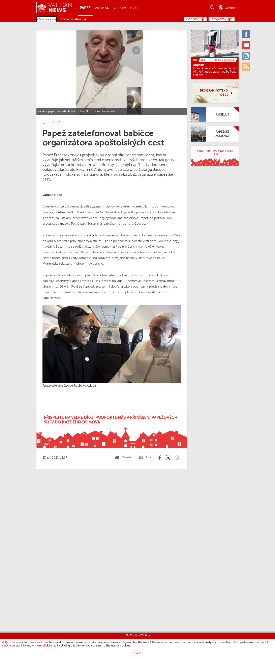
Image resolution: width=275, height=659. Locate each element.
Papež (85, 8)
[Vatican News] (57, 8)
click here (48, 645)
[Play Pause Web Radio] (86, 19)
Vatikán (102, 8)
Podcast (192, 19)
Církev (120, 8)
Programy (218, 19)
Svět (134, 8)
